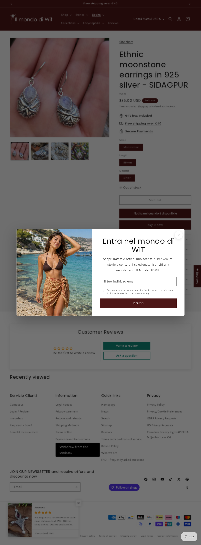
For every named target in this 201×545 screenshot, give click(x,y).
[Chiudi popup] (179, 235)
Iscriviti (138, 303)
